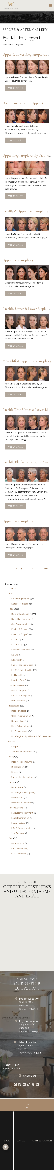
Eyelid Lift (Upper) (19, 634)
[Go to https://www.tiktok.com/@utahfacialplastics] (28, 1085)
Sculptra (15, 746)
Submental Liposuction (22, 777)
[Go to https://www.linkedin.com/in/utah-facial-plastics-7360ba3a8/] (37, 1085)
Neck (11, 757)
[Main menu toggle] (50, 5)
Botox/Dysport (18, 711)
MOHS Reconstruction (21, 828)
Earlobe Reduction (20, 604)
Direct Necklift (17, 767)
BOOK (7, 1141)
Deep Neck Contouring (21, 762)
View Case (15, 88)
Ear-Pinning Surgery (20, 598)
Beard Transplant (19, 690)
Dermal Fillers (17, 721)
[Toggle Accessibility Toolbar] (6, 1147)
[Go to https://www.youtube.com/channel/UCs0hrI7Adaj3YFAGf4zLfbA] (24, 1085)
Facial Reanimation (20, 818)
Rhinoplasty (16, 797)
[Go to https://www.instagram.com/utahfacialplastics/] (15, 1085)
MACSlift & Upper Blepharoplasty (27, 361)
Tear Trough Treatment (22, 751)
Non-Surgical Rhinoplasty (23, 792)
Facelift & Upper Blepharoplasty (25, 211)
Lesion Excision (18, 823)
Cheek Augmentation (21, 716)
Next (47, 568)
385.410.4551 (29, 1076)
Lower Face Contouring (22, 665)
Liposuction (16, 660)
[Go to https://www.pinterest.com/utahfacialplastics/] (33, 1085)
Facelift (14, 639)
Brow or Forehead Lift (21, 614)
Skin (11, 838)
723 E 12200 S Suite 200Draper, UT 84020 (28, 1005)
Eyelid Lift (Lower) (19, 629)
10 (32, 568)
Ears (11, 593)
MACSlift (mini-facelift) (21, 670)
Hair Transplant (18, 700)
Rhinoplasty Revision (21, 802)
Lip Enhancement (19, 731)
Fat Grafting (16, 644)
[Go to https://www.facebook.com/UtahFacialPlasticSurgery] (19, 1085)
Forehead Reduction (20, 649)
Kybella (14, 772)
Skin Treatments (18, 853)
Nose (11, 782)
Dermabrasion (17, 843)
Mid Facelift (16, 675)
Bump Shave (17, 787)
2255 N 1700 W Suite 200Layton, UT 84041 (28, 1028)
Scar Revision (17, 833)
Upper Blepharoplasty (18, 260)
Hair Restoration (16, 685)
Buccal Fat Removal (20, 619)
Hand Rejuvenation (20, 726)
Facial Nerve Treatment (22, 813)
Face (11, 609)
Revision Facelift (18, 680)
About (27, 1108)
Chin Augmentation (20, 624)
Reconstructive (16, 808)
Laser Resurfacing (19, 848)
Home (27, 1104)
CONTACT (21, 1141)
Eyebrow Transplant (20, 695)
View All (12, 588)
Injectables (14, 706)
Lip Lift (14, 655)
